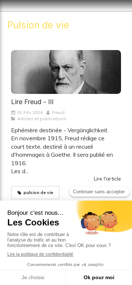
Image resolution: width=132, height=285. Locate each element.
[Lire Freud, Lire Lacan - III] (66, 72)
